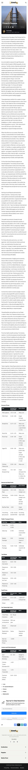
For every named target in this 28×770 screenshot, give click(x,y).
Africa (2, 750)
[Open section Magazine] (25, 752)
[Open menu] (2, 2)
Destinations (7, 19)
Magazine (3, 752)
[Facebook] (10, 742)
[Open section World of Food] (25, 758)
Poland (4, 691)
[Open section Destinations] (25, 747)
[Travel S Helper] (14, 2)
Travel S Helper (9, 30)
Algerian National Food (6, 761)
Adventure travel (4, 755)
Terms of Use (14, 717)
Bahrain (14, 19)
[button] (11, 27)
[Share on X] (8, 27)
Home (4, 19)
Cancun (4, 689)
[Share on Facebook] (6, 27)
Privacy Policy (9, 719)
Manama (18, 19)
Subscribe (14, 713)
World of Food (4, 758)
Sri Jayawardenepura (8, 686)
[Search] (25, 2)
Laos (4, 684)
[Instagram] (14, 742)
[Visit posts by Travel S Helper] (4, 31)
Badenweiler (6, 694)
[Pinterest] (17, 742)
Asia (11, 19)
